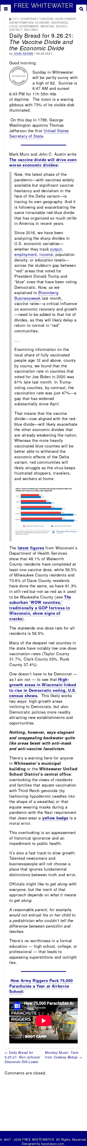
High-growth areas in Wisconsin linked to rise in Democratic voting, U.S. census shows (42, 688)
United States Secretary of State (39, 133)
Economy (42, 22)
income (46, 254)
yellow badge (55, 818)
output (56, 249)
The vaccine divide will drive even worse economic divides (43, 162)
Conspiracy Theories (37, 19)
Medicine (47, 26)
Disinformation (21, 22)
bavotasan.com (52, 1143)
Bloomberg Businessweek (36, 295)
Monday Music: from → (63, 1054)
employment (25, 254)
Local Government (24, 26)
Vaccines (31, 29)
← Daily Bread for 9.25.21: (22, 1057)
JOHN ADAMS (23, 53)
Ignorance (59, 22)
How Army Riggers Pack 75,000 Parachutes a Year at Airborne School (41, 986)
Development (65, 19)
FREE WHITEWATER (43, 5)
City (15, 19)
